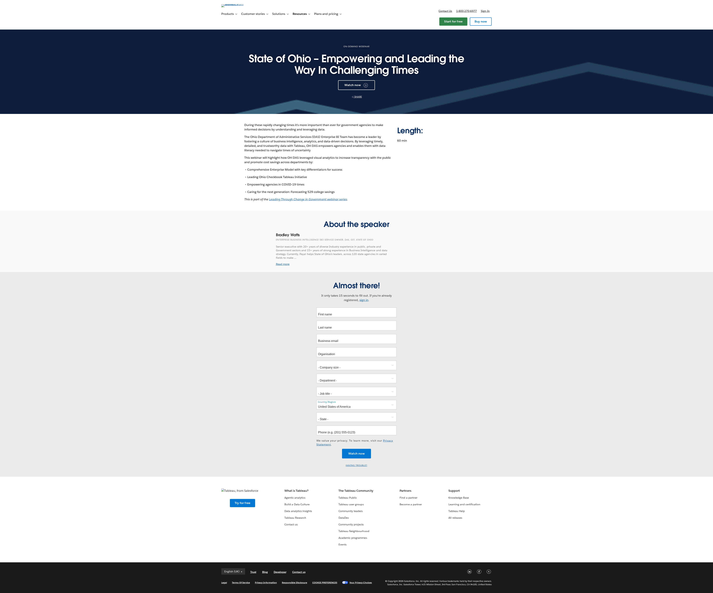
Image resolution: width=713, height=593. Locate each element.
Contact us (445, 11)
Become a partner (411, 504)
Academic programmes (352, 537)
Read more (282, 264)
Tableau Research (295, 517)
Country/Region (327, 401)
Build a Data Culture (297, 504)
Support (454, 491)
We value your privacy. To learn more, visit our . (354, 442)
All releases (455, 517)
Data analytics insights (298, 511)
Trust (253, 572)
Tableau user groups (351, 504)
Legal (224, 582)
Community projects (351, 524)
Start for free (453, 21)
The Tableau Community (355, 491)
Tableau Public (347, 497)
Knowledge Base (458, 497)
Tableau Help (456, 511)
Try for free (242, 503)
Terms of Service (241, 582)
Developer (280, 572)
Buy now (481, 21)
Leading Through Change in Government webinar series (308, 199)
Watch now (352, 85)
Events (342, 544)
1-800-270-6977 (466, 11)
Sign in (485, 11)
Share (358, 96)
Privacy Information (266, 582)
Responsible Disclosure (294, 582)
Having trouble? (356, 465)
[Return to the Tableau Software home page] (237, 4)
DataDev (343, 517)
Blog (265, 572)
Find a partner (408, 497)
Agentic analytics (294, 497)
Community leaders (350, 511)
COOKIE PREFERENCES (324, 582)
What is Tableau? (296, 491)
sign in (363, 300)
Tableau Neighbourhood (353, 531)
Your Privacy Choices (360, 582)
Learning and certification (464, 504)
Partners (405, 491)
